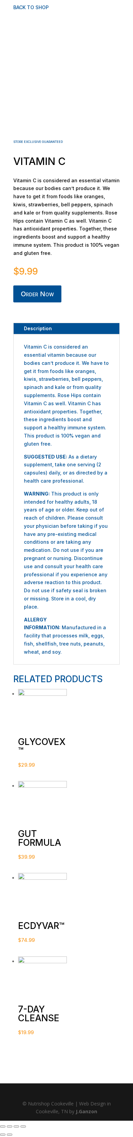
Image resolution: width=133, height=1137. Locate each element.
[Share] (9, 1126)
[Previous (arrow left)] (2, 1135)
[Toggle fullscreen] (16, 1126)
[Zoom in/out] (23, 1126)
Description (38, 328)
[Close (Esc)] (2, 1126)
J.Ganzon (86, 1111)
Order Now (37, 294)
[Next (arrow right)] (9, 1135)
